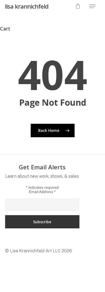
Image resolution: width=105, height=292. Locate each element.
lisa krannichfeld (26, 6)
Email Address (42, 192)
